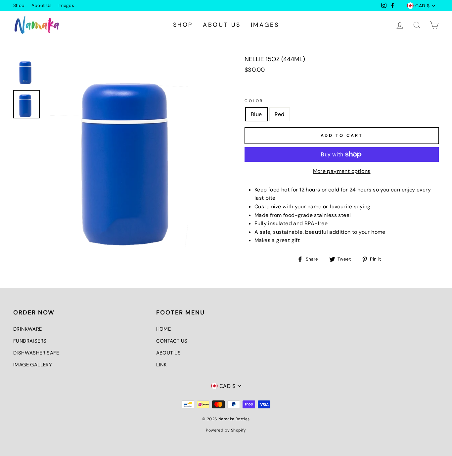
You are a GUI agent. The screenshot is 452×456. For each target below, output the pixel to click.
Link (161, 364)
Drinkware (27, 329)
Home (163, 329)
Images (66, 5)
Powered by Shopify (226, 430)
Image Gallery (32, 364)
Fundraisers (29, 341)
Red (280, 114)
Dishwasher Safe (36, 353)
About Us (41, 5)
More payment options (342, 171)
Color (254, 101)
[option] (133, 152)
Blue (256, 114)
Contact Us (172, 341)
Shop (19, 5)
